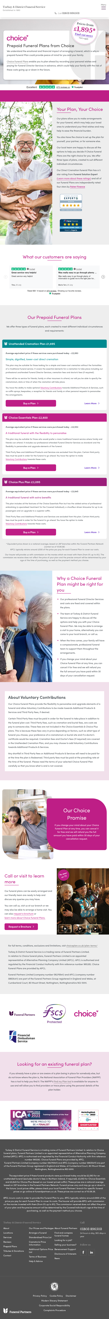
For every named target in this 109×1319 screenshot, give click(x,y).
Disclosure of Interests (65, 1253)
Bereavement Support (65, 1249)
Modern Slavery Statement (54, 1300)
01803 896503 (70, 13)
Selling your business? (65, 1244)
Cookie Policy (56, 1295)
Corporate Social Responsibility (54, 1305)
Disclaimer (71, 1295)
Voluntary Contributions (51, 387)
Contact (7, 1255)
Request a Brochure (20, 926)
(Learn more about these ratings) (74, 178)
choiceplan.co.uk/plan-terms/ (82, 945)
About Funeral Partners (65, 1228)
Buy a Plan (29, 403)
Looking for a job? (63, 1240)
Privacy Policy (40, 1295)
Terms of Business (37, 1256)
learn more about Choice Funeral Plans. (25, 917)
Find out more (84, 34)
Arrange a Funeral (38, 1232)
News (57, 1258)
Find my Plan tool (62, 1081)
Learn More (90, 403)
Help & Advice (36, 1261)
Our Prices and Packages (41, 1228)
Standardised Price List (40, 1237)
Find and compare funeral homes (63, 1234)
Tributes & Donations (13, 1250)
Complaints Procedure (55, 1310)
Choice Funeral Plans (17, 61)
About (6, 1228)
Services (7, 1237)
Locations (8, 1232)
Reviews (7, 1241)
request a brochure (23, 913)
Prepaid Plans (10, 1246)
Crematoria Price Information (37, 1243)
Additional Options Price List (41, 1251)
